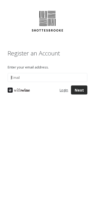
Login (64, 90)
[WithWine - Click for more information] (29, 90)
